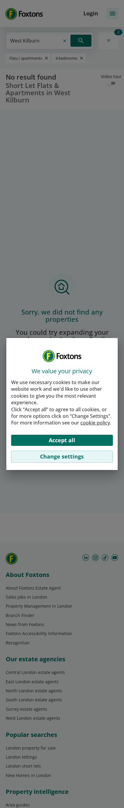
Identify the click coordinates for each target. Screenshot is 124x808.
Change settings (62, 456)
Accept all (62, 440)
